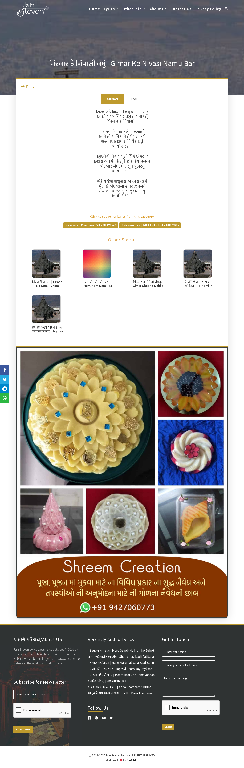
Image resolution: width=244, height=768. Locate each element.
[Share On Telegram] (4, 388)
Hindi (133, 99)
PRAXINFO (132, 760)
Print (29, 86)
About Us (158, 8)
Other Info (132, 8)
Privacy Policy (208, 8)
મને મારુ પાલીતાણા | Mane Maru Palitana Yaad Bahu (121, 662)
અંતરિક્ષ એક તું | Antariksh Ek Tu (108, 680)
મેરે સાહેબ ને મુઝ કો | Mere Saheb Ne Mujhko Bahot (121, 650)
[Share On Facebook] (4, 370)
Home (94, 8)
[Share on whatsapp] (4, 398)
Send (168, 727)
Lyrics (109, 8)
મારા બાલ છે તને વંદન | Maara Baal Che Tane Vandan (121, 674)
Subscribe (23, 729)
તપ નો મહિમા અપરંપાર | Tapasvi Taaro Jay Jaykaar (120, 668)
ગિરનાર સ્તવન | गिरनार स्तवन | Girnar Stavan (91, 225)
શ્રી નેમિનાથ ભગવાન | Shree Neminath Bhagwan (149, 225)
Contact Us (180, 8)
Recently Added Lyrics (111, 639)
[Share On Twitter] (4, 379)
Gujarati (112, 99)
